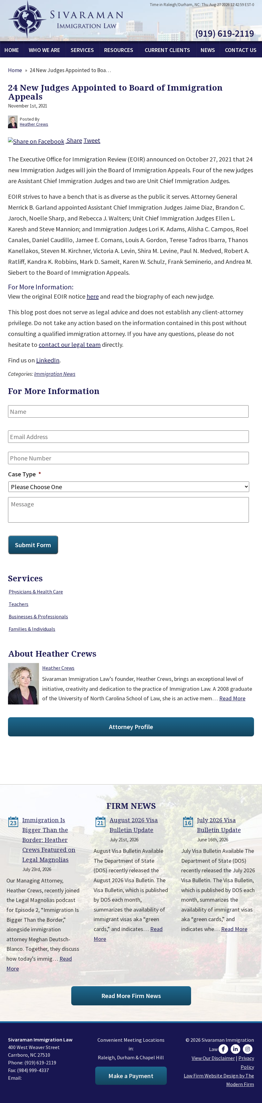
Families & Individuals (32, 629)
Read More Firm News (131, 996)
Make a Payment (130, 1076)
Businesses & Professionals (38, 616)
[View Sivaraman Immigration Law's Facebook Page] (224, 1049)
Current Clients (167, 50)
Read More (232, 698)
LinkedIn (47, 360)
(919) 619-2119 (224, 33)
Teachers (18, 604)
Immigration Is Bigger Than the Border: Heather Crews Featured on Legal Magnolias (48, 839)
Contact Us (241, 50)
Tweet (91, 140)
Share (74, 140)
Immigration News (54, 373)
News (208, 50)
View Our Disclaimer (213, 1058)
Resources (118, 50)
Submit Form (33, 545)
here (93, 296)
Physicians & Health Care (36, 591)
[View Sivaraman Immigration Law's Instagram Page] (248, 1049)
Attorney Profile (131, 727)
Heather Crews (58, 668)
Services (82, 50)
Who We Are (44, 50)
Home (11, 50)
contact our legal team (70, 344)
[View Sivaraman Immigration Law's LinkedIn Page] (236, 1049)
